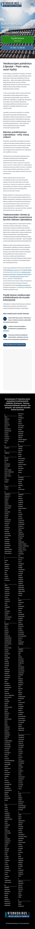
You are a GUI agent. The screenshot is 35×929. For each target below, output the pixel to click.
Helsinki (6, 530)
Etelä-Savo (7, 474)
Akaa (5, 417)
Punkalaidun (21, 570)
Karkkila (6, 662)
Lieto (5, 847)
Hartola (6, 514)
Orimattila (21, 479)
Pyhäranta (21, 585)
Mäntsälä (20, 436)
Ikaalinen (6, 564)
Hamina (6, 504)
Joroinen (6, 595)
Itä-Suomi (7, 580)
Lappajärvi (7, 817)
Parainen (20, 500)
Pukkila (20, 566)
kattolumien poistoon (12, 270)
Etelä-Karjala (7, 470)
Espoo (6, 468)
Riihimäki (20, 624)
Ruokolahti (21, 634)
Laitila (6, 809)
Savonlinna (21, 669)
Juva (5, 609)
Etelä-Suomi (7, 476)
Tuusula (20, 781)
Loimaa (6, 859)
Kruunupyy (7, 762)
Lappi (6, 821)
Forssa (6, 489)
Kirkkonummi (7, 719)
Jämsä (6, 615)
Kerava (6, 691)
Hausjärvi (7, 524)
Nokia (19, 456)
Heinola (6, 526)
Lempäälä (7, 839)
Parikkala (20, 502)
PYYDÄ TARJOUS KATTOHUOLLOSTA (14, 344)
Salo (19, 655)
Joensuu (6, 591)
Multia (19, 422)
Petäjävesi (21, 522)
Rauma (20, 612)
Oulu (19, 487)
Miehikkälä (7, 905)
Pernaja (20, 514)
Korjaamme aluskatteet (9, 274)
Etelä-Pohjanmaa (9, 472)
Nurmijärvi (21, 468)
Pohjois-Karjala (22, 544)
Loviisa (6, 865)
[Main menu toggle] (32, 4)
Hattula (6, 516)
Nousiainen (21, 460)
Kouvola (6, 759)
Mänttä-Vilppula (22, 439)
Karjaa (6, 660)
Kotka (6, 757)
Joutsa (6, 597)
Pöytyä (20, 595)
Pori (19, 556)
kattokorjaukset (26, 272)
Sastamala (21, 661)
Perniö (20, 516)
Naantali (20, 447)
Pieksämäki (21, 524)
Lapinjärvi (7, 813)
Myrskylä (20, 434)
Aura (5, 443)
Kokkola (6, 737)
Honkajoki (7, 539)
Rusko (20, 640)
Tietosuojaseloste (24, 923)
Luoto (6, 874)
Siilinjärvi (20, 685)
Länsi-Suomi (7, 882)
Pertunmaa (21, 520)
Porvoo (20, 560)
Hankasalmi (7, 508)
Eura (5, 478)
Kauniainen (7, 675)
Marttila (6, 893)
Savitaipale (21, 667)
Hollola (6, 537)
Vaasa (19, 817)
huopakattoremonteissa (22, 285)
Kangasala (7, 636)
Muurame (20, 428)
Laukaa (6, 827)
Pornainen (21, 558)
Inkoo (6, 574)
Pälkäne (20, 593)
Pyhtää (20, 576)
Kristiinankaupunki (9, 761)
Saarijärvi (20, 649)
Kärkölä (6, 796)
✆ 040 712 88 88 (17, 47)
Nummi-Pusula (22, 464)
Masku (6, 895)
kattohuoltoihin (27, 270)
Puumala (20, 574)
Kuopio (6, 770)
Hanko (6, 510)
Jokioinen (7, 593)
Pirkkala (20, 538)
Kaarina (6, 624)
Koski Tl (6, 755)
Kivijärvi (6, 731)
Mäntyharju (21, 441)
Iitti (5, 562)
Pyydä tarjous (17, 39)
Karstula (6, 664)
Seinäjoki (20, 675)
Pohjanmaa (21, 542)
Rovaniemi (21, 632)
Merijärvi (6, 899)
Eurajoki (6, 480)
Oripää (20, 481)
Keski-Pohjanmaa (9, 695)
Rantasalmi (21, 606)
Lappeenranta (8, 819)
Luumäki (6, 876)
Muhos (20, 420)
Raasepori (21, 602)
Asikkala (6, 437)
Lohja (5, 855)
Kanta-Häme (7, 648)
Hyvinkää (6, 547)
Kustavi (6, 780)
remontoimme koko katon (17, 276)
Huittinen (6, 541)
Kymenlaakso (8, 790)
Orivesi (20, 483)
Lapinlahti (7, 815)
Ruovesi (20, 638)
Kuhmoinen (7, 768)
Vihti (19, 854)
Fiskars (6, 487)
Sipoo (19, 691)
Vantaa (20, 831)
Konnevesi (7, 743)
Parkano (20, 504)
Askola (6, 441)
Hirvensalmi (7, 536)
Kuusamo (7, 782)
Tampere (20, 743)
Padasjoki (20, 494)
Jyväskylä (7, 611)
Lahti (5, 805)
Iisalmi (6, 560)
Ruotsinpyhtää (22, 636)
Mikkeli (20, 416)
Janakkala (7, 589)
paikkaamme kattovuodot (23, 274)
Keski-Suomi (7, 697)
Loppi (6, 863)
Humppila (7, 543)
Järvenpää (7, 619)
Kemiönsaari (7, 687)
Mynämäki (21, 432)
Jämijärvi (6, 613)
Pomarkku (21, 554)
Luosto (6, 872)
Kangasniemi (7, 640)
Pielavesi (20, 526)
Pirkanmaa (21, 536)
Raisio (20, 604)
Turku (19, 773)
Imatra (6, 570)
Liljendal (6, 849)
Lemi (5, 835)
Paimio (20, 496)
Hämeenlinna (7, 553)
